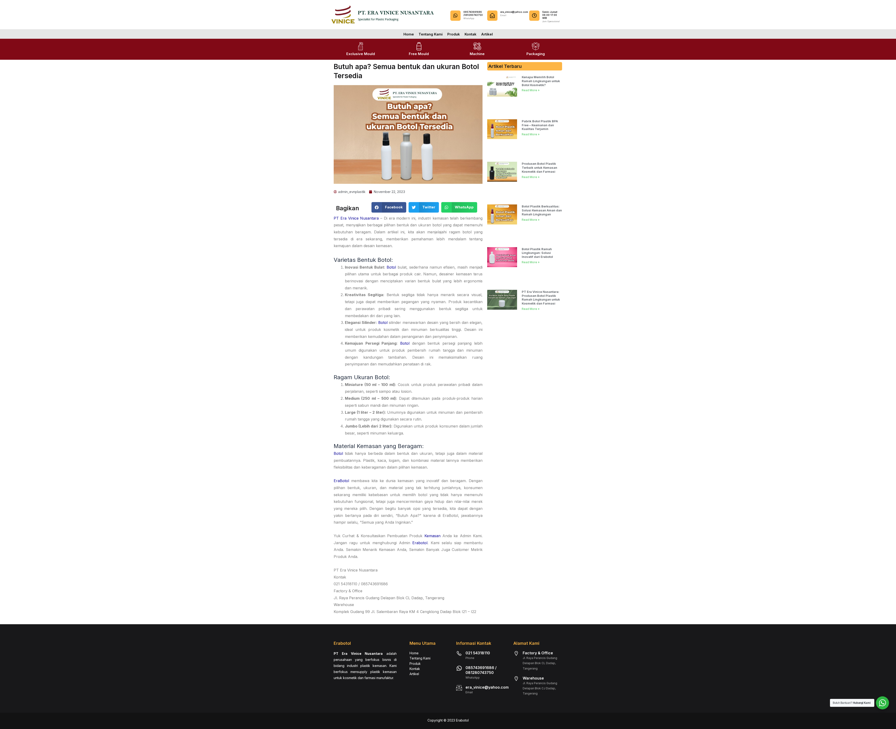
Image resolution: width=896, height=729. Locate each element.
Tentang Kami (431, 34)
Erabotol (419, 542)
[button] (388, 207)
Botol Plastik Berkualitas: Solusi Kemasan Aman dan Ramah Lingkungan (542, 210)
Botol (390, 267)
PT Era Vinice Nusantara (356, 218)
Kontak (470, 34)
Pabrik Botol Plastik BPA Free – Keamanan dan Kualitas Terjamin (540, 125)
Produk (453, 34)
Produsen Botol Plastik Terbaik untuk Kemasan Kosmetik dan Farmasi (539, 167)
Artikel (487, 34)
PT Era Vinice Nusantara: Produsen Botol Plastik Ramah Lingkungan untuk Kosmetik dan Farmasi (541, 297)
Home (408, 34)
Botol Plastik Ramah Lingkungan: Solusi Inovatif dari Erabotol (537, 253)
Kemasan (432, 535)
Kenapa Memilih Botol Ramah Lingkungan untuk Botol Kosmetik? (541, 81)
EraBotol (341, 480)
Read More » (530, 90)
